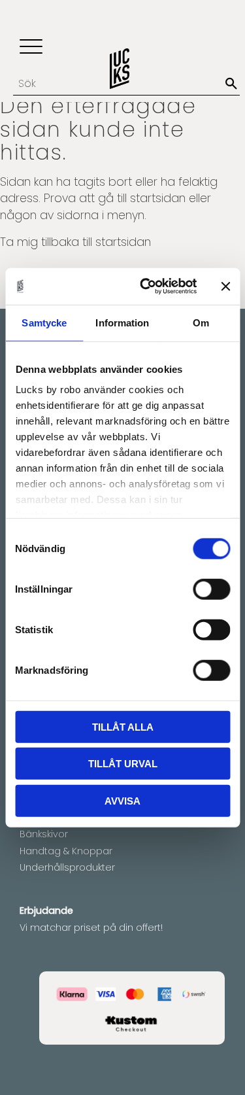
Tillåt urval (122, 763)
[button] (31, 47)
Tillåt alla (123, 726)
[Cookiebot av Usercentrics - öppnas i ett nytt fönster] (146, 286)
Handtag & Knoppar (66, 851)
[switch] (211, 588)
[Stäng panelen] (225, 286)
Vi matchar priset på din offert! (91, 927)
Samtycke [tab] (44, 322)
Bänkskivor (44, 834)
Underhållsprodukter (67, 867)
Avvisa (122, 800)
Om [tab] (201, 322)
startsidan (158, 198)
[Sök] (231, 84)
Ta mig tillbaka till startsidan (75, 242)
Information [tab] (122, 322)
